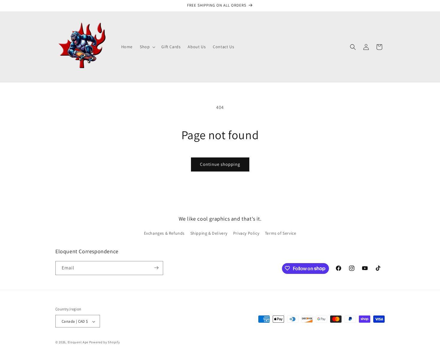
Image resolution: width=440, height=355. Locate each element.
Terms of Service (280, 233)
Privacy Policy (246, 233)
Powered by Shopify (104, 342)
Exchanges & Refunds (164, 233)
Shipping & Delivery (208, 233)
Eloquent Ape (78, 342)
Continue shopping (220, 164)
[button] (147, 46)
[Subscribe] (156, 268)
